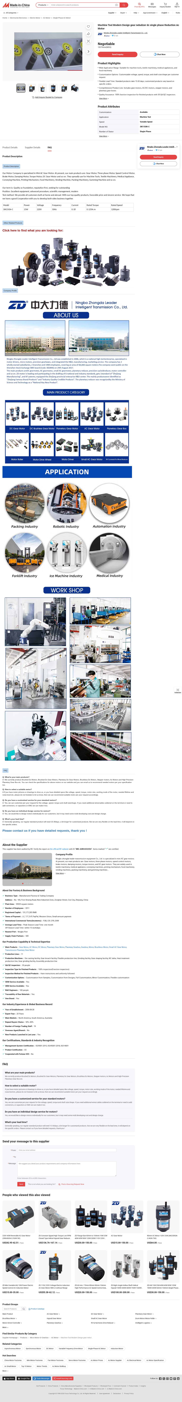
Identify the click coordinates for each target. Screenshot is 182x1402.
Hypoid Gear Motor (54, 1318)
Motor (91, 947)
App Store (9, 1378)
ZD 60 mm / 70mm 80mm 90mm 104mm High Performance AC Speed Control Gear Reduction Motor (91, 1288)
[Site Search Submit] (124, 5)
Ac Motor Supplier (115, 1360)
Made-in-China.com (80, 1389)
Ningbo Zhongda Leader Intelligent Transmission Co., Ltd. (126, 33)
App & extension (149, 13)
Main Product (7, 1314)
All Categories (11, 13)
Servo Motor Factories (77, 1360)
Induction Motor (117, 1348)
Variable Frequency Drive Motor (71, 1348)
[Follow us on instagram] (167, 1378)
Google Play (24, 1378)
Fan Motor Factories (55, 1360)
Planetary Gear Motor (55, 947)
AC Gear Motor (116, 1235)
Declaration (117, 1393)
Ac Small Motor (10, 1366)
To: (15, 1157)
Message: (12, 1163)
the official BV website (59, 849)
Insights (143, 1386)
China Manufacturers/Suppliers (71, 1386)
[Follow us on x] (164, 1378)
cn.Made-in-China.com (114, 1389)
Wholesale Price (105, 1386)
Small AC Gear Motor (118, 947)
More (4, 1371)
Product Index (133, 1386)
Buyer (122, 13)
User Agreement (104, 1393)
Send (21, 1184)
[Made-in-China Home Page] (15, 5)
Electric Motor (35, 18)
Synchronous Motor (33, 1348)
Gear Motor (23, 947)
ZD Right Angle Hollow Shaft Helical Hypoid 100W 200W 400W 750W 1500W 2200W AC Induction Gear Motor (126, 1288)
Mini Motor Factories (35, 1360)
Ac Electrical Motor (134, 1360)
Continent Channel (120, 1386)
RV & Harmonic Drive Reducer (102, 1323)
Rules (178, 13)
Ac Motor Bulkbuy (59, 1366)
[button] (116, 5)
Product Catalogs (37, 1309)
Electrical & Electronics (18, 18)
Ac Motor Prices (97, 1360)
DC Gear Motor (96, 1314)
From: (14, 1150)
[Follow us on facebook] (160, 1378)
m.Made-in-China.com (97, 1389)
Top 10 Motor (26, 1366)
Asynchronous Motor (12, 1348)
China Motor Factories (13, 1360)
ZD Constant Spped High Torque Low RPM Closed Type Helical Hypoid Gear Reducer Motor (55, 1238)
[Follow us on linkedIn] (178, 1378)
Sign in (177, 6)
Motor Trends (42, 1366)
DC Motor (42, 947)
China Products (53, 1386)
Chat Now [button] (161, 54)
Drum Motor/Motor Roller (145, 1318)
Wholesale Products (91, 1386)
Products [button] (42, 5)
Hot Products (40, 1386)
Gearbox (84, 947)
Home (4, 18)
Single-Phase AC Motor (62, 18)
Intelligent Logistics (142, 1323)
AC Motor (46, 18)
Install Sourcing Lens (64, 1378)
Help (135, 13)
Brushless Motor (101, 947)
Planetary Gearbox (72, 947)
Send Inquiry (117, 54)
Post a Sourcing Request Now (71, 1184)
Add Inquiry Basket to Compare (48, 97)
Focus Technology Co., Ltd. (74, 1393)
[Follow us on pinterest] (174, 1378)
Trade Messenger (42, 1378)
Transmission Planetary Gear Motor (20, 950)
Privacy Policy (129, 1393)
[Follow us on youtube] (171, 1378)
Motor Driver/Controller (11, 1323)
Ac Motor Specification (155, 1360)
